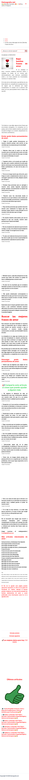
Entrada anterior (14, 633)
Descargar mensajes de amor (9, 545)
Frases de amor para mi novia (9, 552)
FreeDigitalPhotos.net (8, 533)
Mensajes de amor (6, 560)
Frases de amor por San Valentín (10, 556)
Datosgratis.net (8, 2)
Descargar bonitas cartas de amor (11, 543)
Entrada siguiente (14, 636)
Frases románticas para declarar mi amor (13, 558)
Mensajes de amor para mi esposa (11, 563)
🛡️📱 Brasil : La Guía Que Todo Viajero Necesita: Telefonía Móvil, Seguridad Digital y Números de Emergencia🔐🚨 (14, 722)
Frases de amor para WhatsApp (10, 554)
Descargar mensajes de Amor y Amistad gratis (14, 547)
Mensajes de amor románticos (10, 569)
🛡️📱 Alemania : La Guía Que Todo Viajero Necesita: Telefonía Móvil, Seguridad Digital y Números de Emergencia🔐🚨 (14, 728)
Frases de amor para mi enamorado (11, 551)
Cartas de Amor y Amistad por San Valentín (13, 542)
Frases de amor (6, 549)
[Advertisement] (14, 23)
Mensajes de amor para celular (10, 561)
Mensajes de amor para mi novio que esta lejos (14, 567)
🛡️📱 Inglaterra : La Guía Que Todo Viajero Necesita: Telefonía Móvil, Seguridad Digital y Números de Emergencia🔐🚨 (14, 734)
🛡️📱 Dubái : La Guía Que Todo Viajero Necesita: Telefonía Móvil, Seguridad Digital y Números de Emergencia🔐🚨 (14, 716)
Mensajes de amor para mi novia (10, 565)
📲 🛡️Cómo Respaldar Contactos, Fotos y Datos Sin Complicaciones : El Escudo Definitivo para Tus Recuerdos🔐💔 (13, 710)
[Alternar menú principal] (25, 3)
